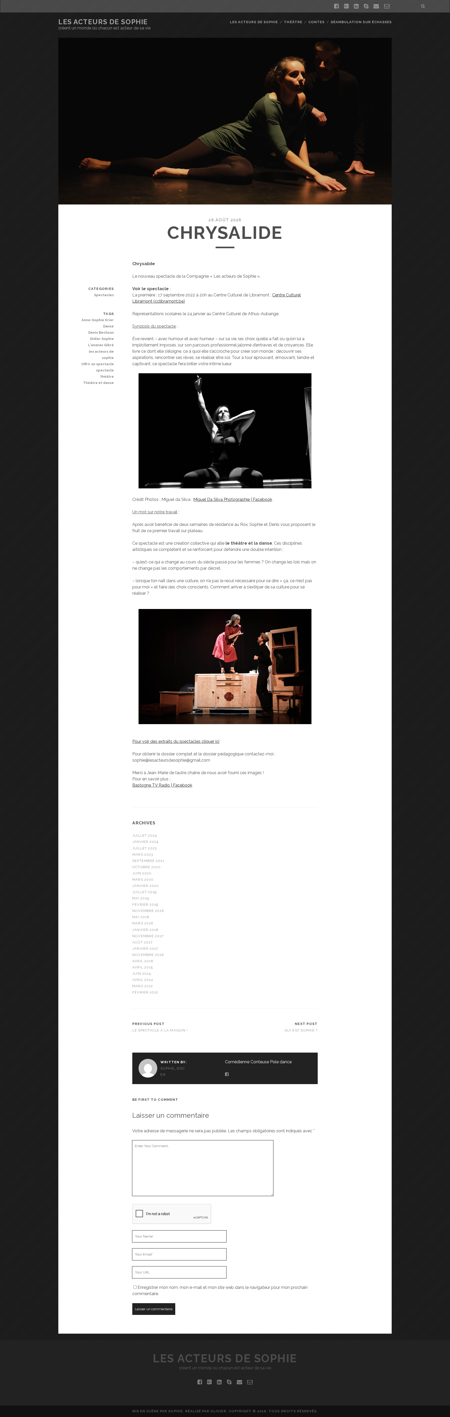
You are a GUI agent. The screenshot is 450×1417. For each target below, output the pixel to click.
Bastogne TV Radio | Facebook (162, 785)
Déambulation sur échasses (361, 22)
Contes (316, 22)
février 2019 (145, 904)
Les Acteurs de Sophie (254, 22)
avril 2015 (142, 967)
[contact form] (387, 6)
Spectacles (104, 295)
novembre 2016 (148, 955)
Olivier (218, 1411)
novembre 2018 (148, 911)
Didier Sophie (102, 339)
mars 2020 (142, 879)
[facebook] (336, 6)
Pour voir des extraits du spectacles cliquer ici (175, 741)
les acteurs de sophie (101, 355)
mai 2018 (140, 917)
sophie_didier (172, 1071)
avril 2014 (142, 980)
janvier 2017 (145, 948)
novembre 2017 (148, 936)
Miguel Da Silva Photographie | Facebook (232, 499)
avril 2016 (142, 961)
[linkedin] (356, 6)
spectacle (105, 370)
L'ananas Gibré (101, 345)
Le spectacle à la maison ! (160, 1030)
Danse (108, 326)
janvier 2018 (145, 930)
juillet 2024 (144, 835)
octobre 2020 (146, 867)
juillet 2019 (144, 892)
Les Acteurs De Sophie (103, 22)
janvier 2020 (145, 886)
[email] (376, 6)
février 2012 (145, 992)
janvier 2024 (145, 842)
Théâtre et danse (98, 383)
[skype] (366, 6)
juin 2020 (141, 873)
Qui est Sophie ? (301, 1030)
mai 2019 (140, 898)
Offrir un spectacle (97, 364)
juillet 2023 (144, 848)
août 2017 (142, 942)
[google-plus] (346, 6)
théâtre (107, 376)
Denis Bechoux (101, 332)
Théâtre (293, 22)
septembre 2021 (148, 861)
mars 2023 (142, 854)
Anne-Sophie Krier (98, 320)
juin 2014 (141, 973)
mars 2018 (142, 923)
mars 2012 (142, 986)
